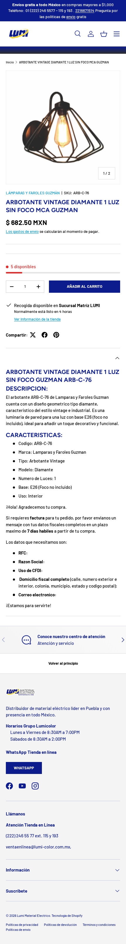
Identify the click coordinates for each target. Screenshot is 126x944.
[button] (103, 33)
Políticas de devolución (60, 924)
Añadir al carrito (84, 286)
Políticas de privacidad (22, 924)
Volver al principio (63, 663)
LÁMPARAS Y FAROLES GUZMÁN (33, 192)
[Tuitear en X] (33, 335)
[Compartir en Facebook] (44, 335)
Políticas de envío (18, 929)
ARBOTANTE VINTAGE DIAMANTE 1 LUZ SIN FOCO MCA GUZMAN (64, 62)
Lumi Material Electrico (33, 915)
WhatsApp (24, 767)
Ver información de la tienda (37, 319)
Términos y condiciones (99, 924)
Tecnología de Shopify (67, 915)
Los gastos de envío (22, 231)
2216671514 (84, 10)
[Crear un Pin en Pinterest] (56, 335)
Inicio (10, 62)
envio (71, 16)
